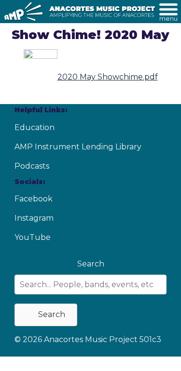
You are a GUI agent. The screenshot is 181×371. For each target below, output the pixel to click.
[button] (45, 315)
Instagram (34, 218)
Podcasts (31, 166)
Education (34, 127)
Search (90, 263)
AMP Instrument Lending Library (77, 146)
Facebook (33, 198)
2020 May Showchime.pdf (107, 76)
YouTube (32, 237)
